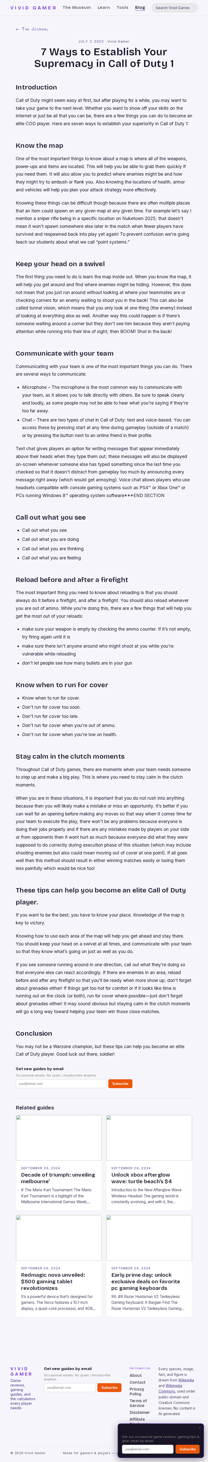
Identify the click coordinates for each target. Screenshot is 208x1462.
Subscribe (120, 1084)
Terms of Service (138, 1403)
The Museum (77, 7)
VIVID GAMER (33, 8)
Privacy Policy (137, 1391)
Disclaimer (140, 1412)
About (136, 1375)
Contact (138, 1382)
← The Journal (32, 28)
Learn (104, 7)
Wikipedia (186, 1380)
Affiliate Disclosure (140, 1422)
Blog (140, 7)
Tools (123, 7)
